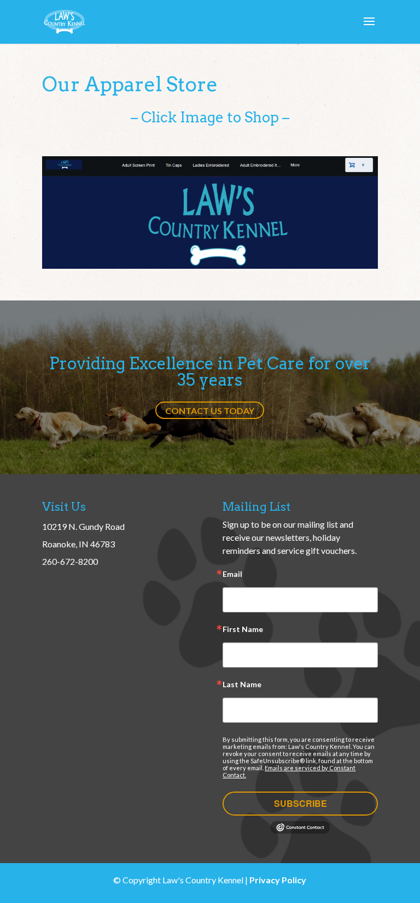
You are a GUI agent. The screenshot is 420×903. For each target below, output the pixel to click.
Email (232, 574)
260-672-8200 (70, 561)
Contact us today (209, 410)
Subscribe (300, 803)
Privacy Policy (277, 880)
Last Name (242, 685)
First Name (243, 629)
